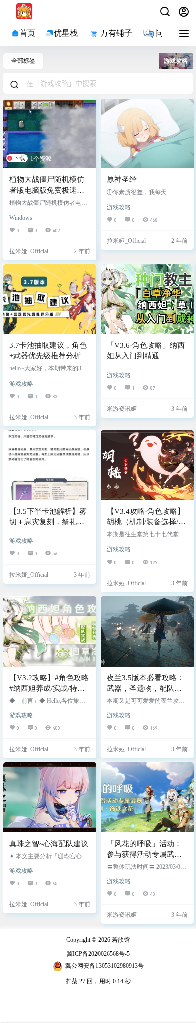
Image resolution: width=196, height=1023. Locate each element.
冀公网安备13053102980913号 (104, 965)
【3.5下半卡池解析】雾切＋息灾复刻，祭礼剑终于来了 (48, 521)
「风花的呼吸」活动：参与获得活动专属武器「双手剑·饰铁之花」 (144, 854)
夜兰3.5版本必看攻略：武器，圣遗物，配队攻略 (145, 688)
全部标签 (23, 60)
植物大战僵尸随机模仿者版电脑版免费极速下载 (46, 190)
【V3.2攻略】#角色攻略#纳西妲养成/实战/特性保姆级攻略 (49, 688)
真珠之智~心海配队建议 (48, 844)
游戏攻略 (119, 207)
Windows (20, 217)
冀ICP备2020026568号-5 (98, 953)
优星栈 (66, 33)
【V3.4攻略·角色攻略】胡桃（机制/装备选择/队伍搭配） (146, 521)
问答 (163, 33)
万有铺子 (116, 33)
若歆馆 (120, 939)
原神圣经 (122, 179)
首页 (27, 33)
